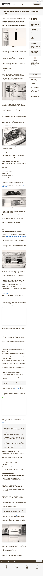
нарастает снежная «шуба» (15, 237)
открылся (11, 109)
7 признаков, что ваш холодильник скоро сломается (34, 52)
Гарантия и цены (17, 7)
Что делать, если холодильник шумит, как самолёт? (35, 24)
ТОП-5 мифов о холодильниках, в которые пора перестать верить (35, 31)
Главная (3, 7)
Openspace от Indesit (19, 515)
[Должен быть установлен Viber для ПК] (38, 1)
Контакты (32, 7)
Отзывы (27, 7)
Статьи (23, 7)
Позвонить (39, 561)
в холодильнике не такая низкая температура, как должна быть (16, 236)
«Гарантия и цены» (5, 293)
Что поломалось (10, 7)
